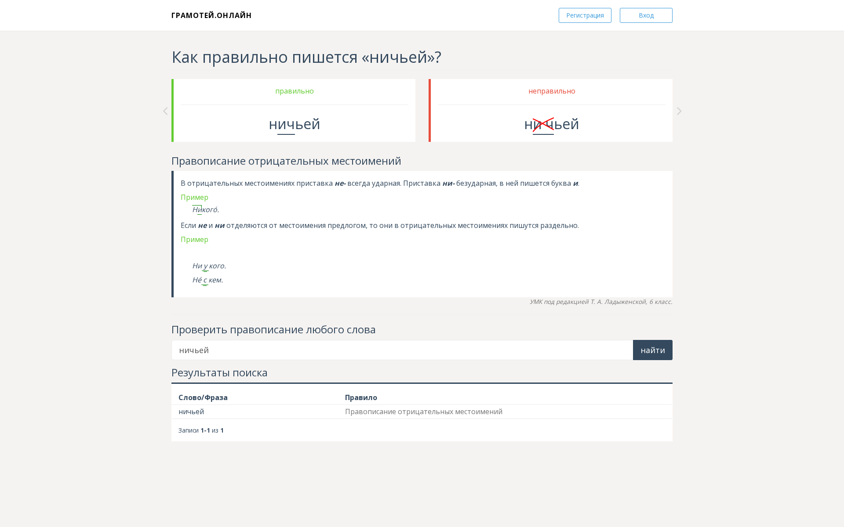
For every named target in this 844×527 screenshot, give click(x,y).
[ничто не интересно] (165, 110)
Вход (646, 15)
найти (652, 350)
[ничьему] (679, 110)
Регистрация (585, 15)
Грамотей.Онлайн (211, 15)
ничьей (191, 411)
